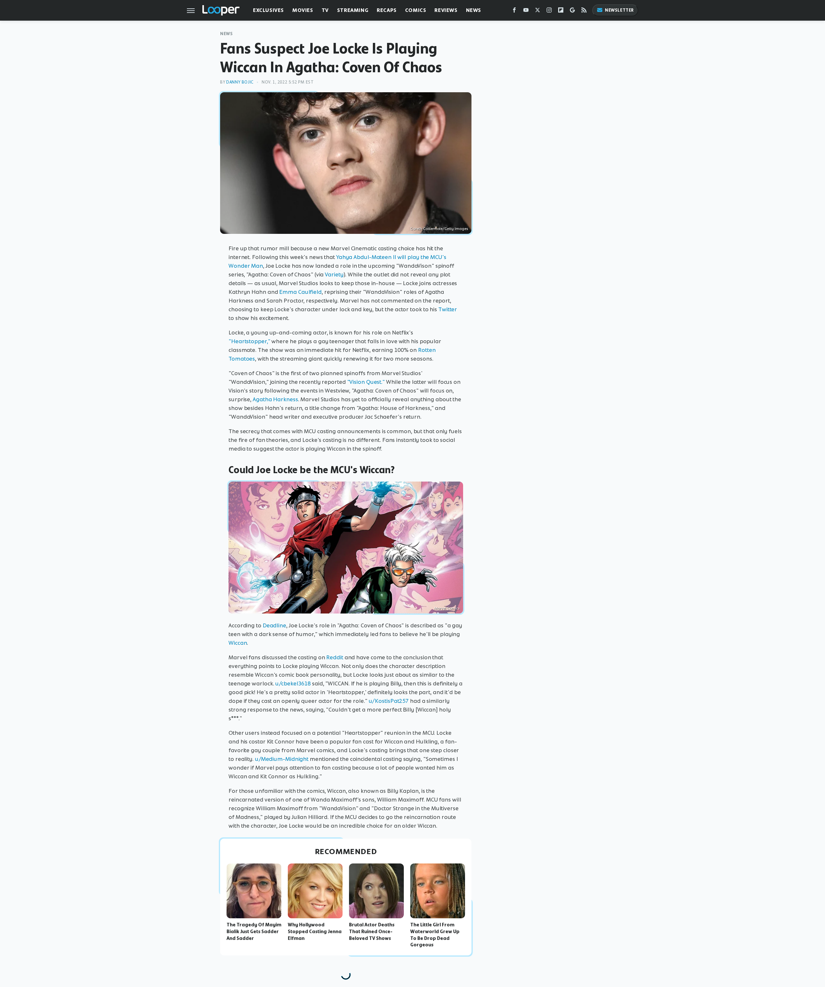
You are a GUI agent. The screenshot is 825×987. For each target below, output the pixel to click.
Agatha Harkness (275, 399)
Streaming (352, 10)
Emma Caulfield (300, 292)
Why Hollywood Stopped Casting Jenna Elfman (315, 932)
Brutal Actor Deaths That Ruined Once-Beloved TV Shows (371, 932)
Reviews (445, 10)
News (473, 10)
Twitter (447, 309)
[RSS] (584, 11)
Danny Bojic (240, 82)
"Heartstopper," (249, 341)
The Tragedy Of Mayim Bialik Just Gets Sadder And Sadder (254, 932)
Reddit (334, 657)
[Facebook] (514, 11)
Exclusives (268, 10)
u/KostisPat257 (389, 701)
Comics (415, 10)
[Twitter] (537, 11)
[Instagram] (549, 11)
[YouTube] (526, 11)
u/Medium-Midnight (281, 759)
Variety (334, 274)
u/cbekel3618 (293, 683)
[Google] (572, 11)
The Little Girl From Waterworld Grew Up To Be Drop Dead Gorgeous (435, 935)
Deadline (274, 625)
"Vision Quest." (366, 382)
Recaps (387, 10)
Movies (302, 10)
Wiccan (237, 643)
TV (325, 10)
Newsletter (619, 10)
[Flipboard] (561, 11)
